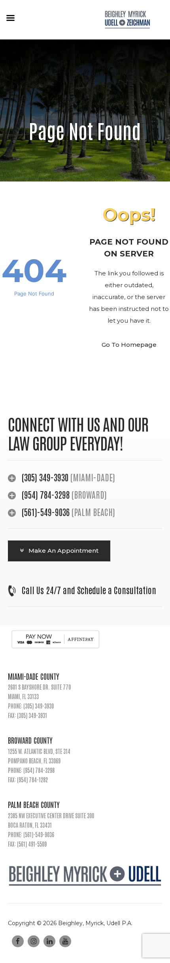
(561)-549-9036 (46, 511)
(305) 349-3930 (45, 476)
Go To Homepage (129, 344)
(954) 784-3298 (47, 494)
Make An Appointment (62, 550)
